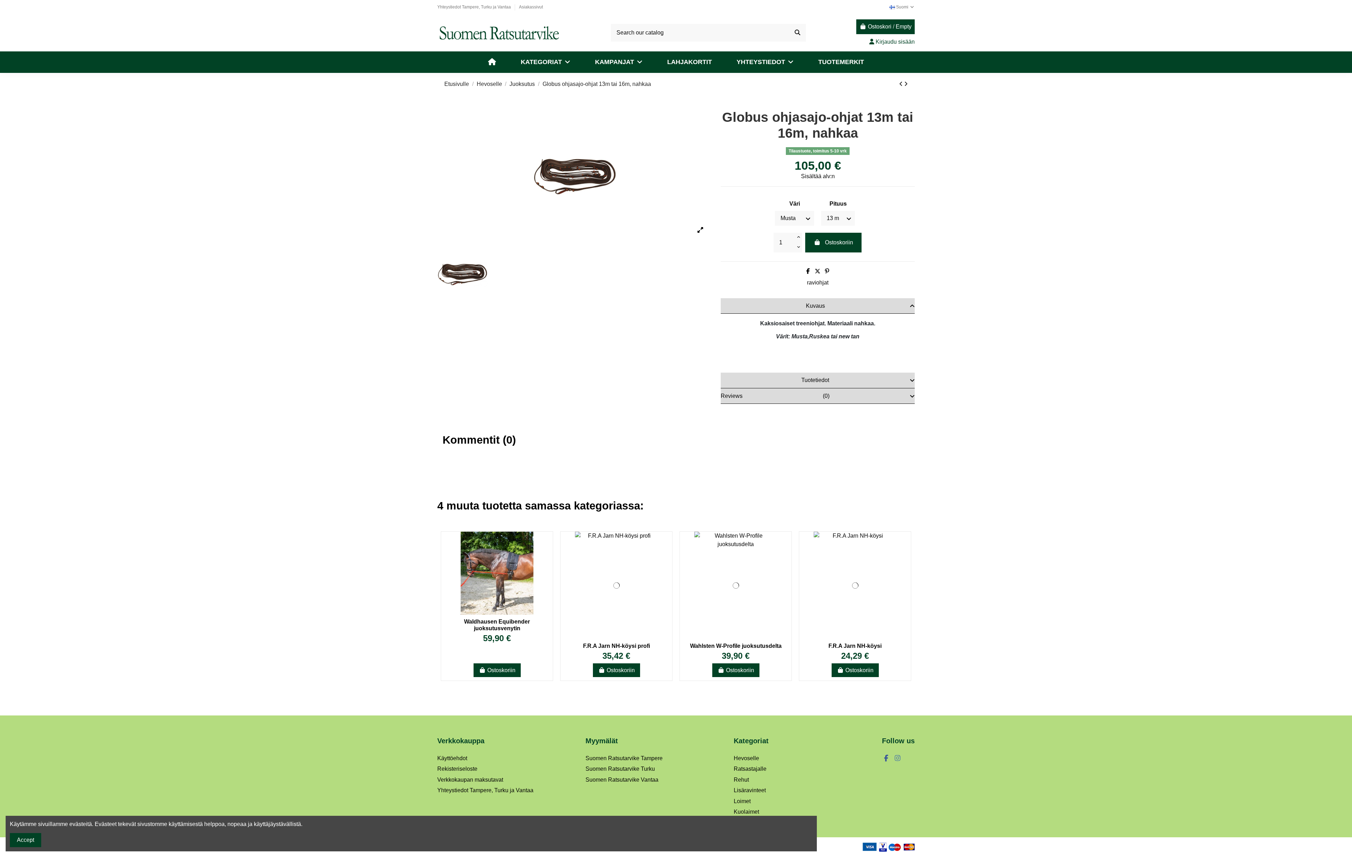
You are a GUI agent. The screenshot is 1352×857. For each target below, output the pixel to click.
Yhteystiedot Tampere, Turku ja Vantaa (474, 7)
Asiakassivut (531, 7)
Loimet (742, 801)
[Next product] (906, 84)
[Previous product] (901, 84)
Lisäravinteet (750, 790)
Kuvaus (815, 306)
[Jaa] (808, 271)
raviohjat (817, 283)
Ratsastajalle (750, 769)
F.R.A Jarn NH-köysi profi (616, 646)
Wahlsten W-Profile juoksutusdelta (736, 646)
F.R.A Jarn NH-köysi (855, 646)
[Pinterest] (827, 271)
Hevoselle (746, 758)
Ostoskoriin (839, 242)
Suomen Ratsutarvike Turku (620, 769)
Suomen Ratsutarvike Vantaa (622, 780)
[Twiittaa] (817, 271)
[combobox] (708, 33)
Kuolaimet (746, 812)
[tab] (818, 306)
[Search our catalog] (797, 33)
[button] (545, 62)
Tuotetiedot (815, 380)
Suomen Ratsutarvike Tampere (624, 758)
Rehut (741, 780)
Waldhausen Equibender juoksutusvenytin (497, 625)
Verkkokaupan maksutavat (470, 780)
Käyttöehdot (452, 758)
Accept (25, 840)
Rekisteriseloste (457, 769)
